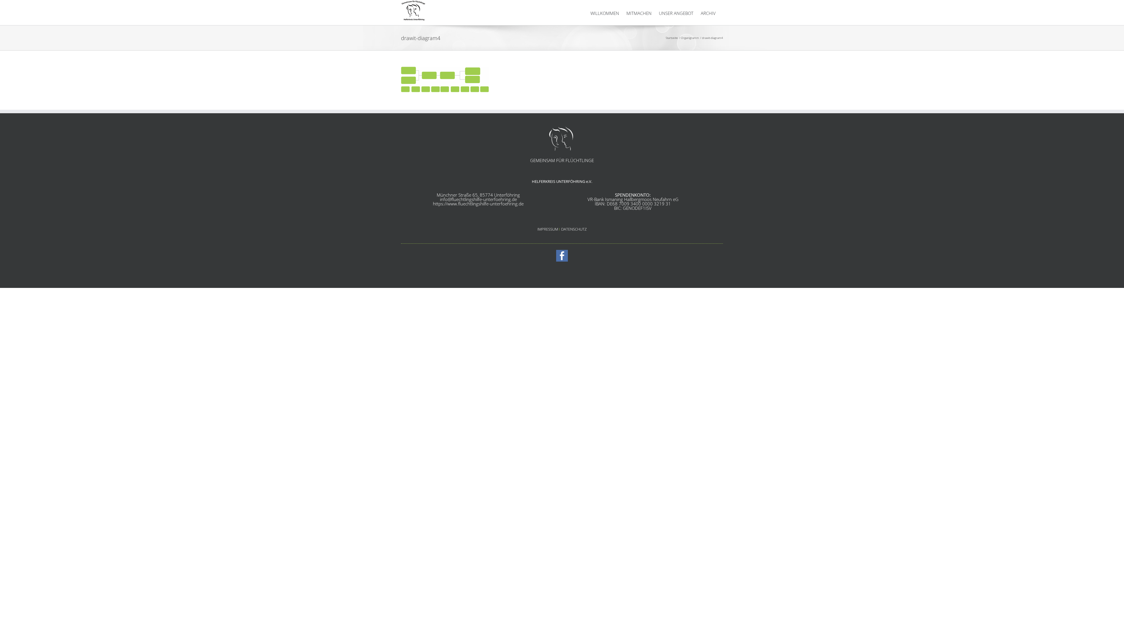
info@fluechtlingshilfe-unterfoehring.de (478, 199)
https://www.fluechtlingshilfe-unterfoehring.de (478, 204)
